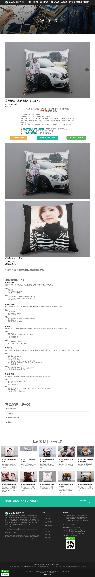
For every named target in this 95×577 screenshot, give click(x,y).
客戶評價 (47, 531)
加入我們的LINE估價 (76, 138)
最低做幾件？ (10, 422)
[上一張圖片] (8, 70)
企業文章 (47, 528)
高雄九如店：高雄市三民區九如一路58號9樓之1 (77, 515)
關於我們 (47, 518)
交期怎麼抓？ (10, 413)
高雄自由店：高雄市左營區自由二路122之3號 (76, 517)
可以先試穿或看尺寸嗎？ (13, 417)
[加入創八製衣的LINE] (70, 544)
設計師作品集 (48, 522)
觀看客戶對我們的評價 (47, 138)
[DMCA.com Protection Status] (47, 574)
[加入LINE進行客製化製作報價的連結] (5, 571)
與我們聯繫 (82, 501)
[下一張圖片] (87, 70)
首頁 (46, 515)
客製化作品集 (48, 525)
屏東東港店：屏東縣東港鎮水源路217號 (75, 518)
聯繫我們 (47, 537)
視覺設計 (47, 534)
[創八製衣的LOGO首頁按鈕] (15, 2)
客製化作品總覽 (18, 138)
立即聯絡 (6, 574)
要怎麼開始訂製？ (11, 409)
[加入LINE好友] (70, 538)
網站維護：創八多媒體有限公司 (47, 572)
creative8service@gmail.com (72, 527)
